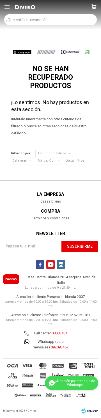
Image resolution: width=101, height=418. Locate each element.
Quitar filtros (74, 160)
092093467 (59, 347)
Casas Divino (50, 201)
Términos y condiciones (50, 218)
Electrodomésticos (52, 153)
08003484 (59, 333)
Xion (47, 160)
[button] (94, 7)
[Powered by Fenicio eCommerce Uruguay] (89, 411)
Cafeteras (20, 160)
